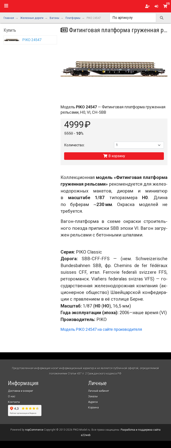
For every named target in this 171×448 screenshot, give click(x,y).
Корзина (93, 407)
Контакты (14, 402)
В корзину (116, 156)
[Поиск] (161, 17)
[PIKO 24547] (114, 69)
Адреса (93, 402)
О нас (11, 396)
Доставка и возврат (20, 390)
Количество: (74, 145)
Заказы (93, 396)
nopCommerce (34, 429)
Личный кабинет (98, 390)
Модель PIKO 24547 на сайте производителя (101, 329)
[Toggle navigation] (6, 5)
